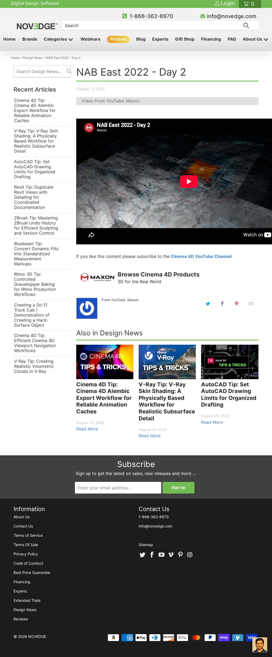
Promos (118, 39)
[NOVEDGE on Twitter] (143, 555)
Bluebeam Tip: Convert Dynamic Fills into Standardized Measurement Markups (36, 253)
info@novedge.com (231, 16)
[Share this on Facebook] (222, 303)
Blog (141, 39)
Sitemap (146, 544)
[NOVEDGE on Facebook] (152, 555)
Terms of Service (28, 535)
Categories (56, 39)
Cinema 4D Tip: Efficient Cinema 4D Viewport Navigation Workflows (35, 343)
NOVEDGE (37, 636)
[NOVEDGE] (37, 22)
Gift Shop (184, 39)
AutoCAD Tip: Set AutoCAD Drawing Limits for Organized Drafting (34, 169)
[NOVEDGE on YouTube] (161, 555)
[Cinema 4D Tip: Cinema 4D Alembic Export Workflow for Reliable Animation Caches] (104, 362)
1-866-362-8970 (151, 16)
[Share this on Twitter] (208, 303)
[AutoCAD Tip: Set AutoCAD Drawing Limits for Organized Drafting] (229, 362)
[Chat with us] (259, 644)
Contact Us (23, 526)
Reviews (21, 619)
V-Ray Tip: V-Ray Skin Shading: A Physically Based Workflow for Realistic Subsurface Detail (36, 141)
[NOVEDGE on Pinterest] (181, 555)
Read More (87, 428)
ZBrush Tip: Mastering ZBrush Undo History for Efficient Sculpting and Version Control (36, 225)
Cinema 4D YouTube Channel (201, 256)
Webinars (90, 39)
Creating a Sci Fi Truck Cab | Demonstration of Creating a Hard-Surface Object (31, 315)
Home (9, 39)
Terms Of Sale (26, 544)
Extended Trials (27, 600)
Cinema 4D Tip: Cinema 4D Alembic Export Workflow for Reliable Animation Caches (35, 110)
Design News (25, 609)
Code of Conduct (28, 563)
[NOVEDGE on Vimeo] (171, 555)
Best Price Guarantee (32, 572)
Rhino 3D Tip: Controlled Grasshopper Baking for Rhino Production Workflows (35, 284)
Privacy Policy (26, 554)
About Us (253, 39)
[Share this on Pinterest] (237, 303)
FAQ (232, 39)
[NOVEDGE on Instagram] (190, 555)
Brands (29, 39)
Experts (160, 39)
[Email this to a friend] (251, 303)
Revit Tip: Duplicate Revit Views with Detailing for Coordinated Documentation (33, 197)
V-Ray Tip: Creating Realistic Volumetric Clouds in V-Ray (34, 366)
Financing (211, 39)
